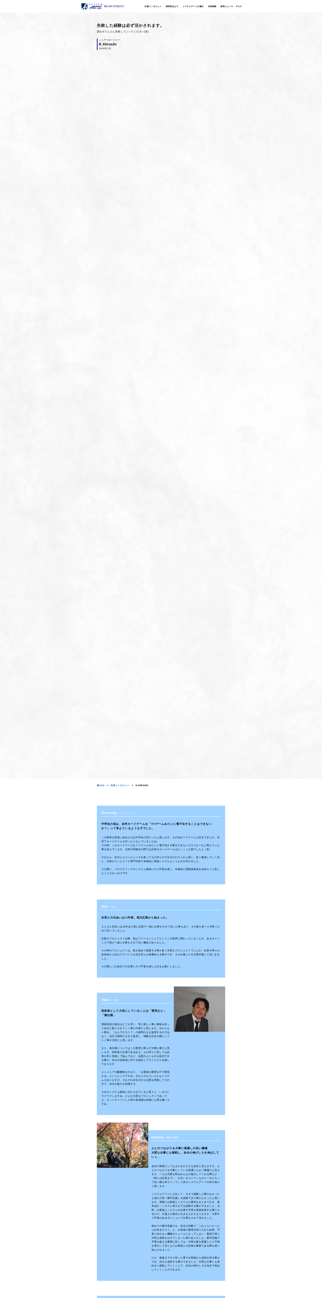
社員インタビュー (153, 6)
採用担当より (172, 6)
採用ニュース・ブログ (231, 6)
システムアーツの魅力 (193, 6)
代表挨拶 (212, 6)
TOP (102, 785)
